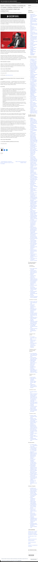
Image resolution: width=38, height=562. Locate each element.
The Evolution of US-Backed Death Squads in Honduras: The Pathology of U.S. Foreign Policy (33, 180)
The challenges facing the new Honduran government (33, 199)
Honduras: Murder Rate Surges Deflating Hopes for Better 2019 (33, 139)
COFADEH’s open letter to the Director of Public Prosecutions (33, 489)
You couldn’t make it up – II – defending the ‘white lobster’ (33, 445)
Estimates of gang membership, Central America (33, 416)
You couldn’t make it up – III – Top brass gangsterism (33, 450)
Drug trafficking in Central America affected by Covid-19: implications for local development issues (33, 467)
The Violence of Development (8, 1)
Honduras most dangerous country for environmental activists (33, 278)
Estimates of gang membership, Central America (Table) (33, 419)
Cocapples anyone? (33, 473)
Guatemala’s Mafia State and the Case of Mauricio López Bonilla (33, 66)
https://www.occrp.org (9, 75)
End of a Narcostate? (33, 192)
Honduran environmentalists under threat (33, 275)
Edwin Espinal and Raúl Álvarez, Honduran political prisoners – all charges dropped (33, 185)
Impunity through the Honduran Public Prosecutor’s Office (33, 492)
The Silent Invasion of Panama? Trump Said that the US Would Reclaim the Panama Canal (33, 20)
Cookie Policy (19, 560)
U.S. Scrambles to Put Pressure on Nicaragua (33, 42)
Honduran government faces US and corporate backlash (33, 239)
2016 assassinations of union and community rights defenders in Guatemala (33, 345)
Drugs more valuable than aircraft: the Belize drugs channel (33, 471)
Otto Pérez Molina (33, 64)
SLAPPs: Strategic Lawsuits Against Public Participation (33, 502)
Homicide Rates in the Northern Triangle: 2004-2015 (33, 422)
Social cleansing (32, 377)
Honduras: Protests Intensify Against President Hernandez (33, 145)
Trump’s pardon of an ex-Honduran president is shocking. (33, 259)
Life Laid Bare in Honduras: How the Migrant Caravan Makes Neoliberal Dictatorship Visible (33, 135)
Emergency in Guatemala (17, 12)
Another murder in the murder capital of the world (33, 302)
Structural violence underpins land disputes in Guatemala (33, 109)
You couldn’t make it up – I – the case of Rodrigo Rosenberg (33, 62)
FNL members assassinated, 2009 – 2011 (33, 337)
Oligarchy (31, 118)
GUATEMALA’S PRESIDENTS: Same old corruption (33, 77)
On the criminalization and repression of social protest (33, 495)
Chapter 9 (11, 12)
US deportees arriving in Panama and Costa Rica (33, 24)
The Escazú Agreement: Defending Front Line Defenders (33, 296)
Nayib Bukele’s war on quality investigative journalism (33, 318)
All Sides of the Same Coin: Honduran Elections (33, 45)
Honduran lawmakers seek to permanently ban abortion (33, 410)
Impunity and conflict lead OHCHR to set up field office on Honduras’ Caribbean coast (33, 525)
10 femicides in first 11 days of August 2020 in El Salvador (33, 403)
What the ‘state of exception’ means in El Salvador (33, 436)
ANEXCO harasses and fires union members (33, 341)
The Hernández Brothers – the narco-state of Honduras (33, 148)
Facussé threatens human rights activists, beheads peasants (33, 358)
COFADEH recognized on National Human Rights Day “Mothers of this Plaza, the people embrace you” (33, 203)
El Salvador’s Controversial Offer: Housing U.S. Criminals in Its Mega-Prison (33, 28)
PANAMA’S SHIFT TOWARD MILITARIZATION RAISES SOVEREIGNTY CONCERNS (32, 533)
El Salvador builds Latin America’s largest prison (33, 439)
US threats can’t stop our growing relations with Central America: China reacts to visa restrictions (33, 38)
